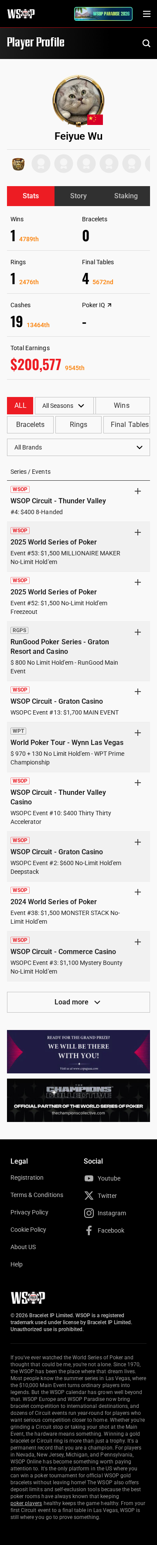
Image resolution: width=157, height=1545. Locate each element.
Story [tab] (78, 196)
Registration (27, 1177)
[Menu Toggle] (146, 13)
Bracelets (30, 424)
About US (23, 1246)
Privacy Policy (29, 1212)
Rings (78, 424)
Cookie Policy (28, 1229)
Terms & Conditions (36, 1194)
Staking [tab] (126, 196)
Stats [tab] (31, 196)
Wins (121, 405)
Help (16, 1264)
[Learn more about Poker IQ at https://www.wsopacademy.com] (109, 305)
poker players (26, 1503)
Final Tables (129, 424)
